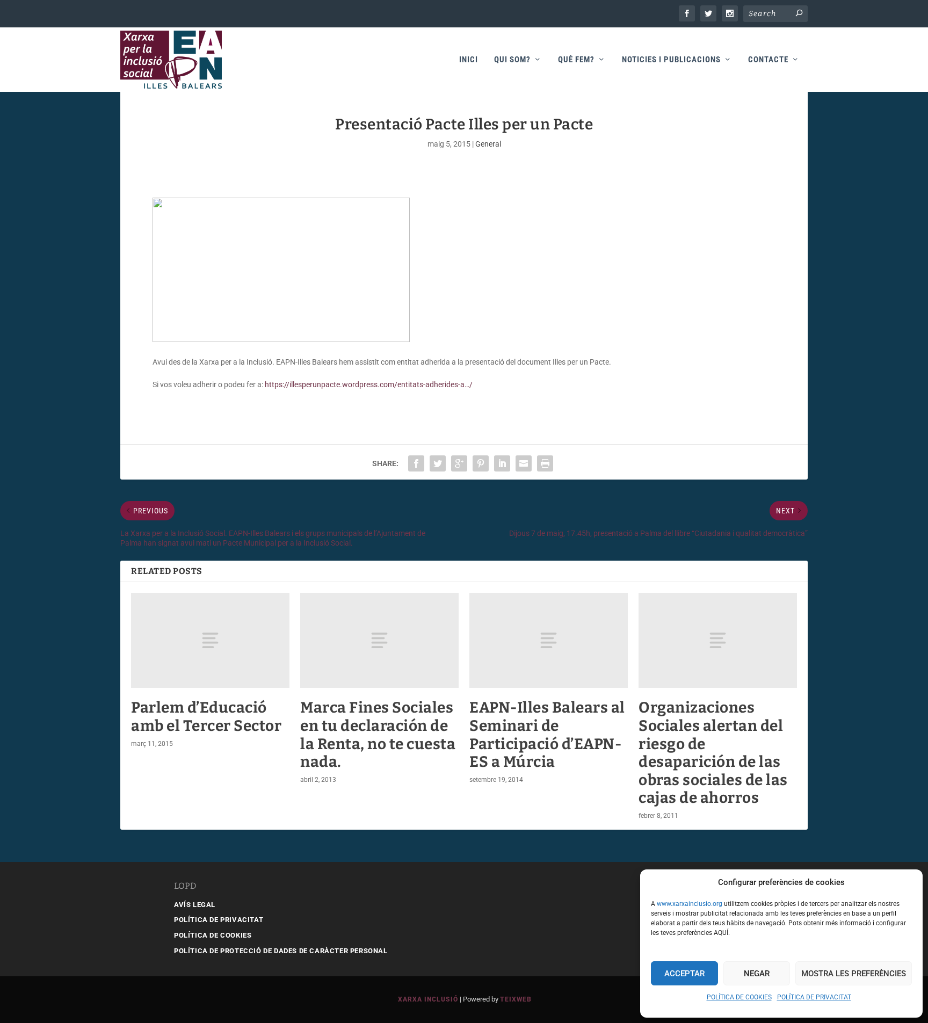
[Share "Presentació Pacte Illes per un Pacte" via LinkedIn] (502, 463)
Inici (468, 59)
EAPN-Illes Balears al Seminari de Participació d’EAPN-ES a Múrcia (547, 735)
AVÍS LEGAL (194, 905)
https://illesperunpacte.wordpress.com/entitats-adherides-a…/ (369, 384)
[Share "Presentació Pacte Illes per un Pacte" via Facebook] (416, 463)
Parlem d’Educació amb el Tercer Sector (206, 717)
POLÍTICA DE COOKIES (739, 997)
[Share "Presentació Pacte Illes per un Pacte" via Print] (545, 463)
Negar (757, 973)
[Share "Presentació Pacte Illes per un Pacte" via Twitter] (437, 463)
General (488, 144)
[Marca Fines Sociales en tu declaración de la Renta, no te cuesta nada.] (379, 640)
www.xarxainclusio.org (689, 904)
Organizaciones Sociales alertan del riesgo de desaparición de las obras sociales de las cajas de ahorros (713, 753)
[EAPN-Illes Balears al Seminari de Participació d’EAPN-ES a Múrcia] (548, 640)
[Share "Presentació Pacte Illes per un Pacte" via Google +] (459, 463)
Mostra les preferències (853, 973)
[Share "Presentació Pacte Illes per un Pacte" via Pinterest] (480, 463)
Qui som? (512, 59)
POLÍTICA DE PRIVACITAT (814, 997)
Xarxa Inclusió (428, 999)
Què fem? (576, 59)
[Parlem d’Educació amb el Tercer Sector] (210, 640)
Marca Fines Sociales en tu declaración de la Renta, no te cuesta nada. (377, 735)
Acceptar (684, 973)
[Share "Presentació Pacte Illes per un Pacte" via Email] (523, 463)
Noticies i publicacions (671, 59)
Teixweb (516, 999)
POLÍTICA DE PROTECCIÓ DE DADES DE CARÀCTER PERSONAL (281, 951)
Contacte (768, 59)
